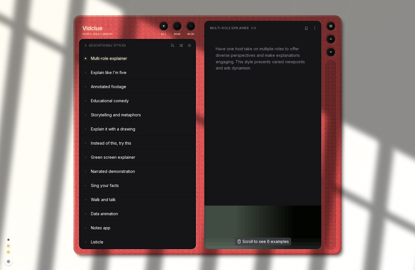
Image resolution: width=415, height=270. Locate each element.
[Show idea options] (315, 28)
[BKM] (177, 26)
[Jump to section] (189, 45)
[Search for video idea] (172, 45)
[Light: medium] (8, 261)
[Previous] (331, 26)
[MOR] (191, 26)
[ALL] (164, 26)
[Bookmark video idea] (306, 28)
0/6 (233, 28)
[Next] (331, 52)
